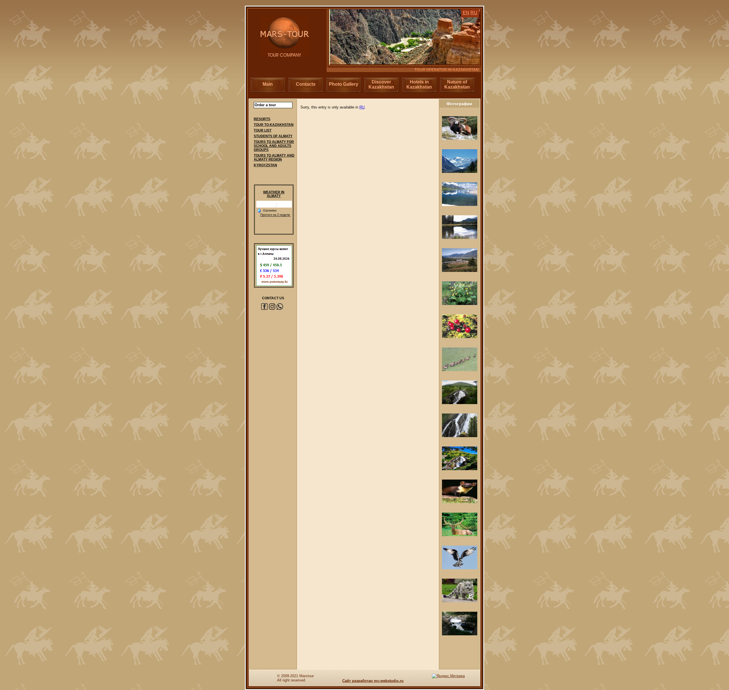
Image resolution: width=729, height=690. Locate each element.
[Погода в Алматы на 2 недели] (275, 215)
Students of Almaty (273, 136)
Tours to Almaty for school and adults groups (274, 146)
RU (361, 107)
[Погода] (267, 210)
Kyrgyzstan (265, 165)
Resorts (262, 119)
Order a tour (265, 105)
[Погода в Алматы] (274, 206)
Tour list (262, 130)
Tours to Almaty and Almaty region (274, 157)
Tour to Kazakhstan (274, 125)
